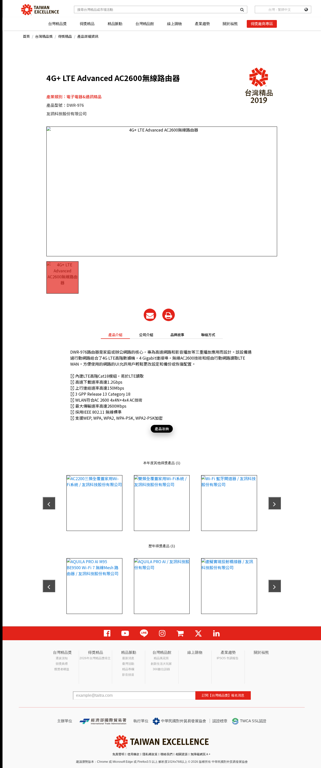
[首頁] (40, 9)
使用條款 (133, 754)
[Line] (144, 633)
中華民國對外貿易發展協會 (183, 721)
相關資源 (182, 754)
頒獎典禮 (62, 663)
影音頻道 (128, 674)
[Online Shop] (180, 633)
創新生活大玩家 (161, 663)
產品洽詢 (162, 428)
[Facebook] (107, 633)
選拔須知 (62, 658)
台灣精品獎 (57, 24)
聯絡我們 (166, 754)
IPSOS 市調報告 (227, 658)
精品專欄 (128, 669)
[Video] (125, 633)
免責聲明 (118, 754)
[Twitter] (198, 633)
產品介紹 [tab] (115, 334)
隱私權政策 (149, 754)
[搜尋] (242, 10)
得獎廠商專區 (262, 24)
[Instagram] (162, 633)
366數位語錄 (161, 669)
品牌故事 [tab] (177, 334)
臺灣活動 (128, 663)
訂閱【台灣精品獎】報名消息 (223, 695)
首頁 (26, 36)
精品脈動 (115, 24)
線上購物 (174, 24)
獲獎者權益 (61, 669)
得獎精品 (87, 24)
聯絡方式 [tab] (208, 334)
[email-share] (150, 315)
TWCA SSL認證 (252, 721)
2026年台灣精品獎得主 (95, 658)
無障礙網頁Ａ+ (200, 754)
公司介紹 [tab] (146, 334)
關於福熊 (230, 24)
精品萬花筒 (161, 658)
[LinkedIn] (216, 633)
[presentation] (49, 503)
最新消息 (128, 658)
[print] (168, 315)
